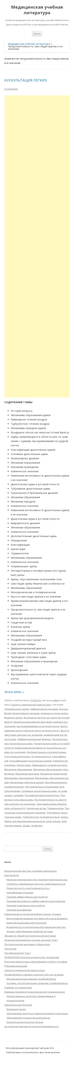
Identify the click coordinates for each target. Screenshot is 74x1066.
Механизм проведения (53, 773)
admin (56, 700)
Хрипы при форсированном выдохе (24, 821)
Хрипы (64, 817)
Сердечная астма (36, 808)
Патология (10, 948)
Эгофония (36, 825)
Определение (12, 791)
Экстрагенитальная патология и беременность (31, 1026)
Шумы (26, 825)
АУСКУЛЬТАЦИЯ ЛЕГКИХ (25, 80)
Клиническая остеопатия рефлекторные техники (32, 914)
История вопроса (41, 756)
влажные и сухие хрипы (54, 713)
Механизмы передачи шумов (27, 782)
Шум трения (53, 821)
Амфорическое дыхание (44, 709)
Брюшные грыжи (16, 1009)
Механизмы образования (19, 778)
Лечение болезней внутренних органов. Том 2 (31, 940)
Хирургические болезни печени (24, 1022)
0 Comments (11, 89)
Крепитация (24, 765)
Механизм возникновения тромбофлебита (31, 979)
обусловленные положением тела (44, 786)
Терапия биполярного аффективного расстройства (35, 901)
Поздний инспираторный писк (42, 795)
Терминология (55, 808)
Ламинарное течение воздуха (49, 765)
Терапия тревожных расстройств (25, 905)
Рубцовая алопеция (15, 966)
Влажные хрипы (13, 717)
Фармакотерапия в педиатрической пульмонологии (34, 991)
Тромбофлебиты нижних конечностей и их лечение (34, 974)
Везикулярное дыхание (26, 713)
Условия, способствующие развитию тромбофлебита (37, 983)
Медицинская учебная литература (37, 9)
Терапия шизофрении (19, 909)
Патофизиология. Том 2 (17, 953)
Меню (37, 33)
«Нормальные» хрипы (16, 709)
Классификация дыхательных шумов (31, 760)
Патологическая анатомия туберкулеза (27, 944)
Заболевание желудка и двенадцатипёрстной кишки (37, 1013)
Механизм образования (18, 769)
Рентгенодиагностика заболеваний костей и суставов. (36, 961)
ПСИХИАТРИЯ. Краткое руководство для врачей (31, 957)
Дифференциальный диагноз (34, 739)
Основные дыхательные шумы (39, 791)
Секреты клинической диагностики (30, 704)
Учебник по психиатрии (18, 987)
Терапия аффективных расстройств (27, 896)
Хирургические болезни (18, 1004)
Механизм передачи (27, 773)
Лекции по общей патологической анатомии (30, 935)
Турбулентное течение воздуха (41, 817)
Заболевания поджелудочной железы (28, 1017)
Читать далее (14, 691)
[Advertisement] (37, 246)
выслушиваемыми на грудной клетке (38, 726)
